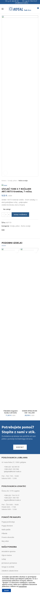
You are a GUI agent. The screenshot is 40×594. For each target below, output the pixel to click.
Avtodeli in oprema (8, 551)
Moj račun (5, 541)
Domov (4, 181)
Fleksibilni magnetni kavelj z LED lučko (11, 412)
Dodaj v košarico (20, 215)
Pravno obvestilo (8, 537)
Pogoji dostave (7, 526)
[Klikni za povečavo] (5, 173)
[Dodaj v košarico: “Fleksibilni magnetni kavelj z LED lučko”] (16, 251)
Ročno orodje (23, 181)
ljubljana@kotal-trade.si (12, 471)
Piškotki (4, 533)
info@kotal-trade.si (21, 3)
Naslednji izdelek (37, 180)
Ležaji (4, 559)
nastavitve (23, 586)
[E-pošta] (12, 230)
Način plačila (6, 529)
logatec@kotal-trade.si (12, 500)
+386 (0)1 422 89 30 (11, 467)
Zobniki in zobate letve (10, 571)
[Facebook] (7, 230)
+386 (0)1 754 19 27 (11, 495)
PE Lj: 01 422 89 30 (12, 1)
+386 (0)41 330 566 (11, 469)
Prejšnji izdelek (33, 180)
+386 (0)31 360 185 (11, 498)
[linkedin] (17, 230)
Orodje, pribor (12, 181)
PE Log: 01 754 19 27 (29, 1)
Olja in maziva (7, 555)
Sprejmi (6, 590)
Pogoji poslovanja (8, 522)
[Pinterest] (15, 230)
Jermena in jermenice (9, 563)
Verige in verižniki (8, 567)
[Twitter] (9, 230)
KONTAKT (20, 447)
